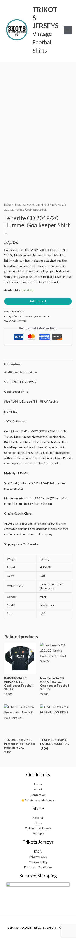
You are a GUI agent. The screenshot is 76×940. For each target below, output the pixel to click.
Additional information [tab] (20, 372)
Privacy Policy (38, 856)
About (38, 789)
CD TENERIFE (41, 204)
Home (7, 204)
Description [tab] (12, 364)
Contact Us (38, 795)
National (38, 817)
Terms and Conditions (38, 867)
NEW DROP (42, 316)
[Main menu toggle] (68, 30)
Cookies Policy (38, 862)
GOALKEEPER (17, 321)
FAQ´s (38, 851)
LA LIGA (26, 204)
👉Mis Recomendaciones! (38, 800)
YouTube (38, 834)
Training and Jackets (38, 828)
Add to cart (38, 301)
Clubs (16, 204)
